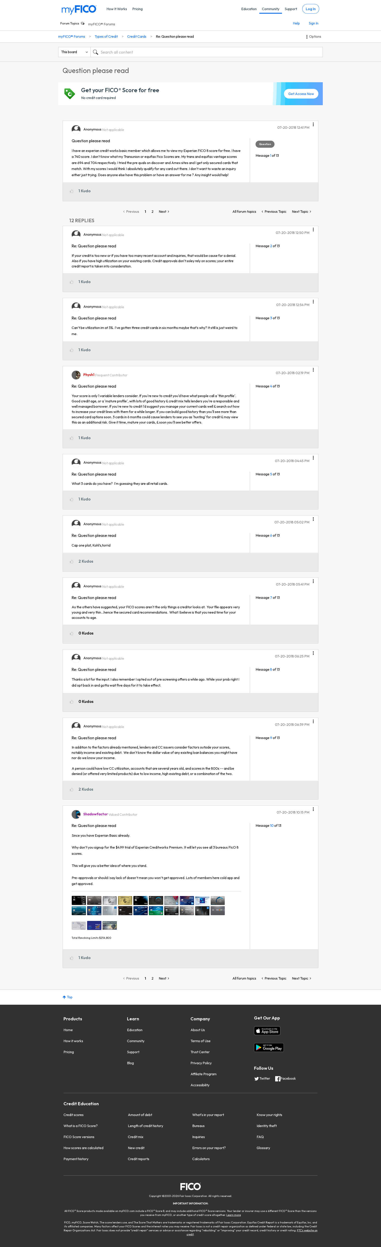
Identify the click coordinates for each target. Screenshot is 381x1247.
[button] (313, 123)
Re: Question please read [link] (175, 36)
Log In (311, 9)
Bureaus (198, 1126)
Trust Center (200, 1052)
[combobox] (206, 52)
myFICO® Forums (101, 24)
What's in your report (208, 1115)
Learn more (233, 1215)
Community (270, 9)
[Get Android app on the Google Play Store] (269, 1047)
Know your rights (269, 1115)
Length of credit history (145, 1126)
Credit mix (135, 1137)
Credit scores (74, 1115)
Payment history (76, 1159)
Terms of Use (200, 1041)
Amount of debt (140, 1115)
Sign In (313, 23)
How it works (73, 1041)
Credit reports (138, 1159)
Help (296, 23)
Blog (130, 1063)
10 (272, 825)
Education (249, 9)
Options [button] (315, 36)
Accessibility (199, 1085)
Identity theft (267, 1126)
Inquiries (198, 1137)
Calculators (201, 1159)
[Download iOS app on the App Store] (267, 1030)
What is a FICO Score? (81, 1126)
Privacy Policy (201, 1063)
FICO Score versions (79, 1137)
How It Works (116, 9)
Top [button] (70, 997)
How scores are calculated (83, 1148)
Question (265, 144)
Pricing (137, 9)
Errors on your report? (209, 1148)
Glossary (263, 1148)
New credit (136, 1148)
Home (68, 1030)
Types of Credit (106, 36)
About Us (197, 1030)
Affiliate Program (203, 1074)
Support (291, 9)
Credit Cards (136, 36)
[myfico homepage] (79, 9)
